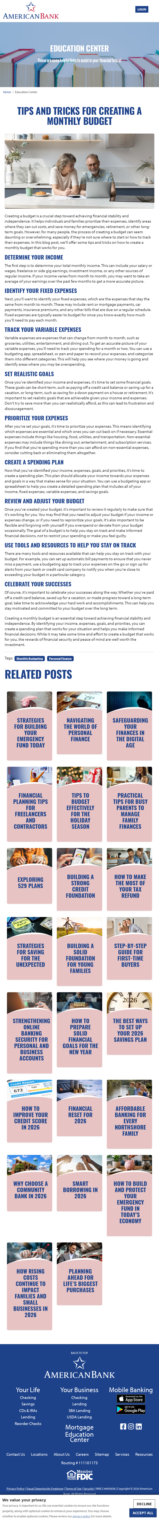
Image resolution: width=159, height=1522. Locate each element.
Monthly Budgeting (29, 658)
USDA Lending (79, 1416)
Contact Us (15, 1454)
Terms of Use (73, 1489)
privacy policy (82, 1516)
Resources (144, 1454)
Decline (144, 1503)
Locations (39, 1454)
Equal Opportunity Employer (45, 1489)
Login (141, 9)
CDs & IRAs (28, 1410)
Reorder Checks (28, 1423)
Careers (82, 1454)
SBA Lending (79, 1410)
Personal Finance (60, 658)
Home (7, 92)
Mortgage (79, 1426)
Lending (28, 1416)
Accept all (143, 1512)
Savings (28, 1403)
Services (122, 1454)
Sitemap (102, 1454)
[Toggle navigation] (155, 10)
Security (88, 1489)
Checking (28, 1397)
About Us (62, 1454)
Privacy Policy (16, 1489)
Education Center (79, 1436)
